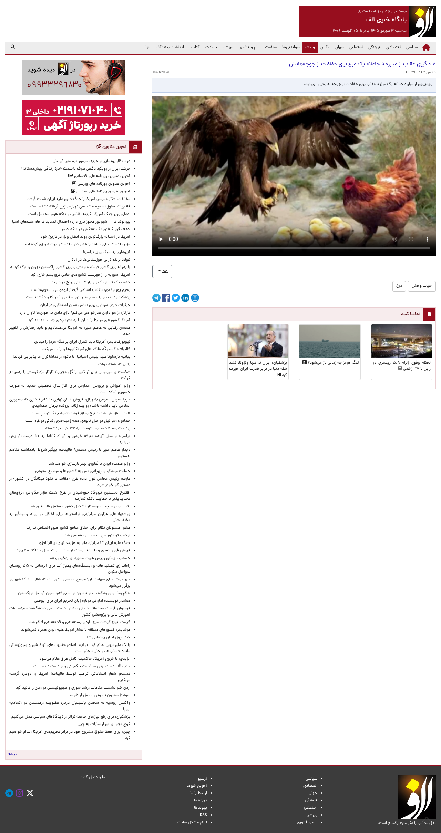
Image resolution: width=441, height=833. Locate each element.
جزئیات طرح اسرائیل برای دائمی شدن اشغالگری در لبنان (85, 305)
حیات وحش (422, 286)
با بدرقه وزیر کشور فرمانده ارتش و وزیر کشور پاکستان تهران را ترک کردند (70, 267)
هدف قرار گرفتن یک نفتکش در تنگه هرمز (96, 229)
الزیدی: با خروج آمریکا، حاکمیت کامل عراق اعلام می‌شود (84, 659)
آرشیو (202, 779)
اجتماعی (356, 47)
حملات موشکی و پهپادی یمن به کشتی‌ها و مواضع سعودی (82, 471)
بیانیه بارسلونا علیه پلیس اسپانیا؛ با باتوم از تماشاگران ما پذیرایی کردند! (71, 357)
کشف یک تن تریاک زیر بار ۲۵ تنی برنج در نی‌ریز (91, 283)
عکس (325, 47)
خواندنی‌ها (291, 47)
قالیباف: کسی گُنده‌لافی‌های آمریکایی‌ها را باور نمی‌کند (86, 349)
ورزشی (228, 47)
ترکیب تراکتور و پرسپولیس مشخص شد (97, 535)
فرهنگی (374, 47)
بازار (147, 47)
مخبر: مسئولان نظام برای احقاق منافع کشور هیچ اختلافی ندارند (78, 528)
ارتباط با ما (198, 793)
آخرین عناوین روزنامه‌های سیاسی (102, 192)
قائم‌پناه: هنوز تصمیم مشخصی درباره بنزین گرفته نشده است (80, 207)
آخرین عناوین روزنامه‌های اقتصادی (101, 176)
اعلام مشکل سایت (192, 823)
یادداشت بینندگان (171, 47)
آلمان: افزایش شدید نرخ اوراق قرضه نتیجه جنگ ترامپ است (80, 413)
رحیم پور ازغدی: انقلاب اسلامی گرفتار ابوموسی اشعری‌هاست (80, 290)
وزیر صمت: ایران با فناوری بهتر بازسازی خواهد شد (89, 464)
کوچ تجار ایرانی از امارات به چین (104, 724)
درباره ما (200, 801)
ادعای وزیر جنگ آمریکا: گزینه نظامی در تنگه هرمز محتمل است (79, 214)
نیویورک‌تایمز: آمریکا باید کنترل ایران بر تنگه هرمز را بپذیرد (82, 342)
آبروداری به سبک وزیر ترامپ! (106, 252)
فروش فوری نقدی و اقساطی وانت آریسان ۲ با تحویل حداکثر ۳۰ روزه (73, 551)
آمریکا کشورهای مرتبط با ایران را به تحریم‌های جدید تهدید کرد (79, 320)
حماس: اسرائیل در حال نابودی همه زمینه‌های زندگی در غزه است (77, 421)
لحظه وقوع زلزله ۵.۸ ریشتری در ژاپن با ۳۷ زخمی (402, 366)
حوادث (211, 47)
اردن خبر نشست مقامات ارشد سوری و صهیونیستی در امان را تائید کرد (73, 688)
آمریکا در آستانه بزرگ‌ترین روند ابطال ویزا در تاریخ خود (85, 237)
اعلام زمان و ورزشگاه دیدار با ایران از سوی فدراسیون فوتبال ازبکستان (74, 593)
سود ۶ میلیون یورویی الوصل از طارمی (99, 695)
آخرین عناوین (113, 147)
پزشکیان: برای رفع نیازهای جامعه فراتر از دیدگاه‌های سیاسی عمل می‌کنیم (70, 717)
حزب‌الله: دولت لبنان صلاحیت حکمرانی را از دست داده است (81, 666)
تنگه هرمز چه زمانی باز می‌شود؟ (333, 363)
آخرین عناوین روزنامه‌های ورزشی (103, 184)
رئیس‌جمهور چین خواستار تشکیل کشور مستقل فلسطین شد (80, 507)
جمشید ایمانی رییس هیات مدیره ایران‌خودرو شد (89, 558)
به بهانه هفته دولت (114, 365)
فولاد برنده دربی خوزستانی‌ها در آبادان (99, 260)
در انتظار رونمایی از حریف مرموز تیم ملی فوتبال (91, 161)
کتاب (195, 47)
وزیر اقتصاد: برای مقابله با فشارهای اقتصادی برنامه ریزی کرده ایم (77, 245)
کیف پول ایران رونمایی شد (108, 637)
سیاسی (412, 47)
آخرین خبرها (197, 786)
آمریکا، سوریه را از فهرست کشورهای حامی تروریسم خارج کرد (80, 275)
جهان (339, 47)
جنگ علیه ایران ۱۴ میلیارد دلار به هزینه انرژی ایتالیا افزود (84, 543)
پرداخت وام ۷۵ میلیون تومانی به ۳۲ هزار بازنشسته (87, 429)
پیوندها (200, 808)
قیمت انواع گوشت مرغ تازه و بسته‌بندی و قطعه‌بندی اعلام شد (79, 622)
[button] (162, 271)
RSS (203, 815)
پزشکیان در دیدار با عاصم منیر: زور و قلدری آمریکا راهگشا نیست (78, 298)
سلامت (271, 47)
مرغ (399, 286)
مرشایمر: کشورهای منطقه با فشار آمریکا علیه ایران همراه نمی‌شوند (75, 630)
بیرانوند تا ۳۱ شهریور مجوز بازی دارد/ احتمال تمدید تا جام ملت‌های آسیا (71, 222)
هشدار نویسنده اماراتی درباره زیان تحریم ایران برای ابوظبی (82, 601)
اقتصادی (393, 47)
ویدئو (308, 47)
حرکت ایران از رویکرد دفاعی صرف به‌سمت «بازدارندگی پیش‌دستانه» (75, 169)
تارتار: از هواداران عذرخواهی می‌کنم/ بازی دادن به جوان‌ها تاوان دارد (74, 313)
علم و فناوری (249, 47)
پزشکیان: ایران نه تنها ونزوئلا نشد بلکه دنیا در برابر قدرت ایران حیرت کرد (258, 369)
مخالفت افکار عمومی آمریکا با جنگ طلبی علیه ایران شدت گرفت (78, 199)
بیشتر (12, 755)
